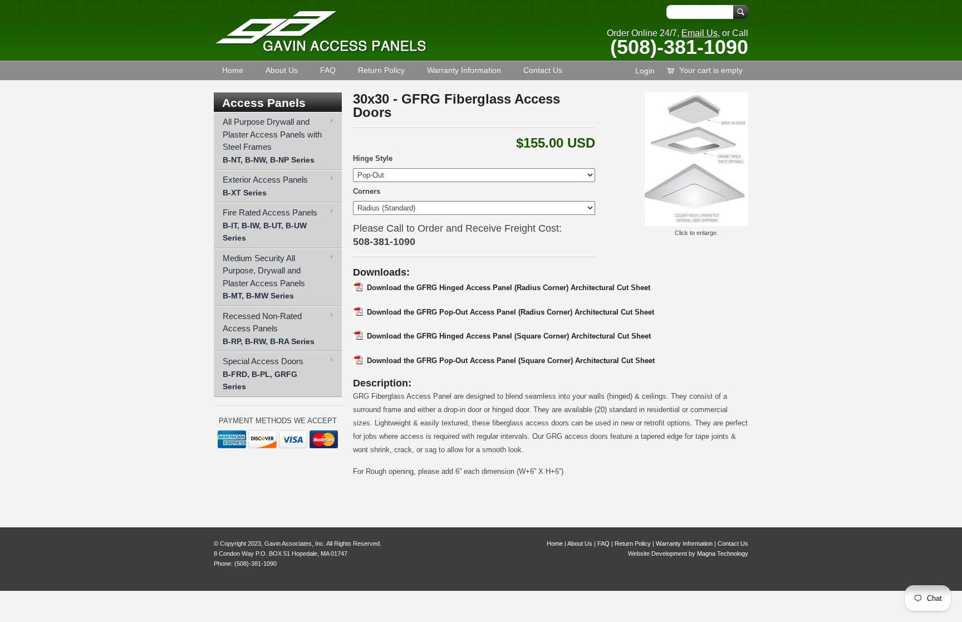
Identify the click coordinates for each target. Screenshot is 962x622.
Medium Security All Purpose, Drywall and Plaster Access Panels (264, 277)
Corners (366, 191)
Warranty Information (464, 70)
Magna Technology (722, 553)
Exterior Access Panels (265, 186)
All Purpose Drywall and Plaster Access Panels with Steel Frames (272, 140)
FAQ (328, 70)
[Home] (321, 49)
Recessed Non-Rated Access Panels (269, 328)
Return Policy (381, 70)
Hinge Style (372, 158)
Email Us (699, 33)
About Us (282, 70)
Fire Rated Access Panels (270, 225)
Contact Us (542, 70)
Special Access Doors (263, 373)
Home (232, 70)
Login (645, 70)
